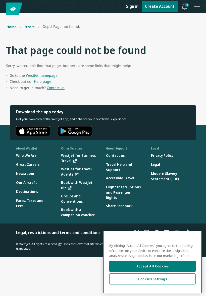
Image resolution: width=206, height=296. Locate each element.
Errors (29, 26)
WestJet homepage (42, 75)
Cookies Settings (152, 279)
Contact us (56, 87)
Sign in (132, 6)
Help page (42, 81)
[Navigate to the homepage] (15, 9)
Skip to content (4, 10)
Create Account (160, 6)
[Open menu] (197, 7)
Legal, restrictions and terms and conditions (58, 232)
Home (11, 26)
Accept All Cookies (152, 266)
